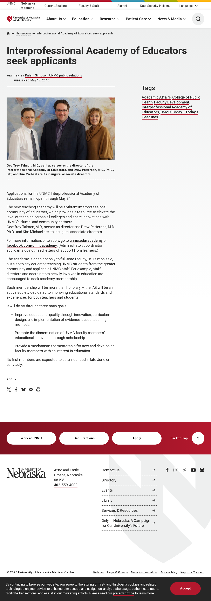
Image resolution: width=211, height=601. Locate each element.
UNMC (11, 3)
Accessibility (168, 572)
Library (107, 500)
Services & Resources (120, 510)
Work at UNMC (31, 438)
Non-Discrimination (144, 572)
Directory (109, 480)
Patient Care (136, 19)
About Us (54, 19)
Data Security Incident (155, 6)
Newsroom (23, 33)
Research (108, 19)
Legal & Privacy (117, 572)
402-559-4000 (65, 485)
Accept (185, 588)
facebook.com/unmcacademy (32, 245)
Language (186, 6)
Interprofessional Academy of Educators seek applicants (75, 33)
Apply (136, 438)
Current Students (56, 6)
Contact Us (111, 470)
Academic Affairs (156, 97)
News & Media (169, 19)
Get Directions (84, 438)
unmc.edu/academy (86, 240)
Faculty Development (171, 102)
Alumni (122, 6)
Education (80, 19)
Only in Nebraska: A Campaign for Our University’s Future (126, 523)
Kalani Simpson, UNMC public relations (53, 75)
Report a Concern (192, 572)
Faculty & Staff (89, 6)
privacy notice (123, 593)
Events (107, 490)
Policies (98, 572)
